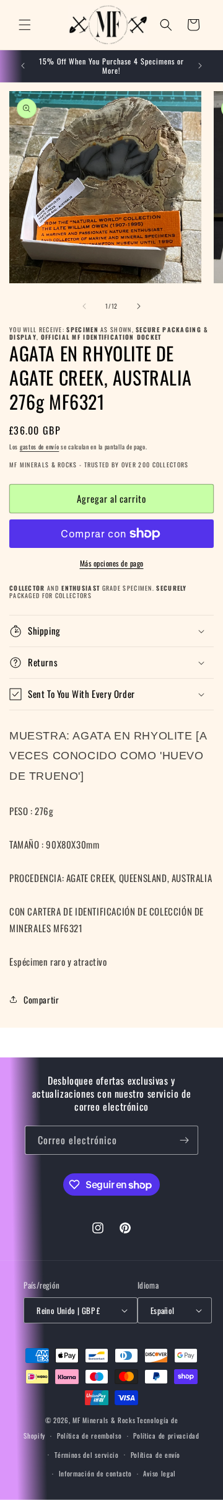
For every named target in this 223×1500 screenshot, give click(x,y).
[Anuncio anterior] (23, 65)
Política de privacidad (166, 1435)
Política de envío (155, 1455)
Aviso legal (159, 1473)
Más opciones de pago (112, 563)
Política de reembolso (89, 1435)
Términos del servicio (87, 1455)
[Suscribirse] (184, 1140)
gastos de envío (39, 446)
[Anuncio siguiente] (200, 65)
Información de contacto (95, 1473)
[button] (24, 24)
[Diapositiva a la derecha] (138, 306)
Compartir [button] (41, 999)
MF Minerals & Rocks (103, 1420)
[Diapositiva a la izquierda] (84, 306)
